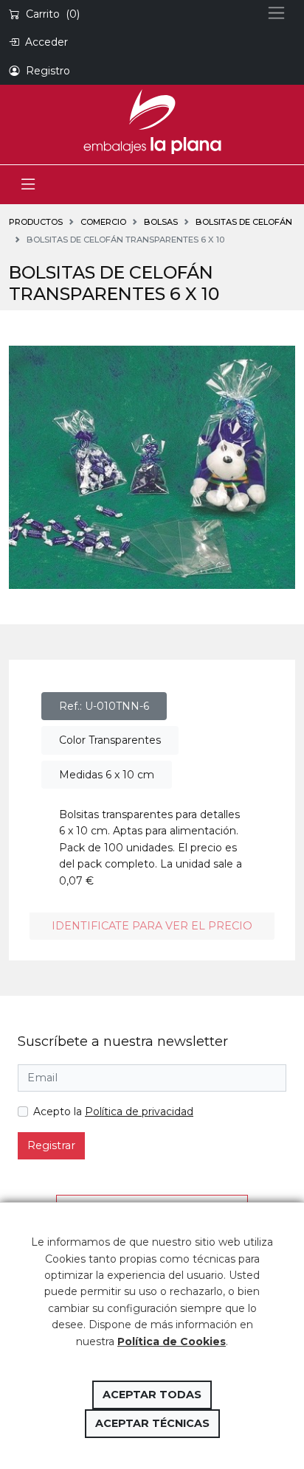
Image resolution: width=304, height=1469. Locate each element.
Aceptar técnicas (152, 1423)
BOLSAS (161, 222)
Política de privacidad (139, 1111)
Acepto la (113, 1111)
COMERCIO (103, 222)
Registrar (51, 1145)
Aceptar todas (152, 1394)
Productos (36, 222)
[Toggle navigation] (28, 184)
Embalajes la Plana (152, 121)
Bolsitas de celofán (244, 222)
